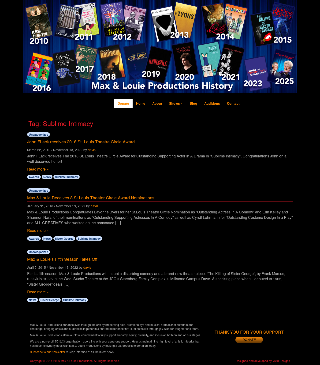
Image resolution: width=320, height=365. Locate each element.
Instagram (276, 122)
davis (92, 149)
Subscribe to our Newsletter (47, 352)
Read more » (38, 169)
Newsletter (285, 122)
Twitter (257, 115)
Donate (123, 103)
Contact (233, 103)
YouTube (266, 117)
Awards (34, 177)
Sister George (64, 238)
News (47, 177)
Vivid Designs (281, 361)
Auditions (212, 103)
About (157, 103)
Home (140, 103)
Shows (174, 103)
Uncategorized (38, 134)
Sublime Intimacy (66, 177)
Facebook (248, 119)
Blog (193, 103)
